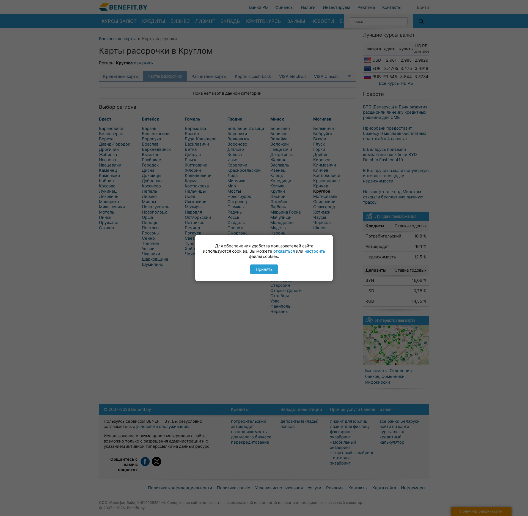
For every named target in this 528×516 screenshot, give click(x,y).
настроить (314, 251)
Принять (264, 269)
